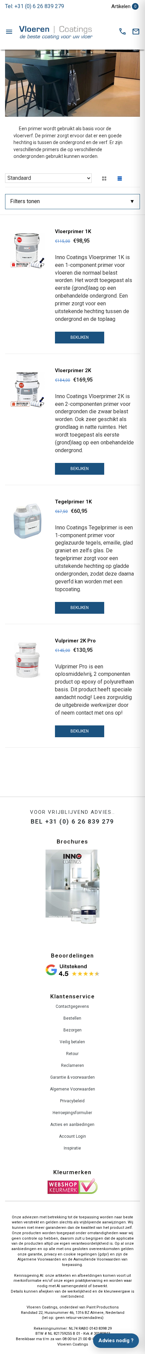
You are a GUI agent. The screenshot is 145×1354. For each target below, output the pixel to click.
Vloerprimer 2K (73, 370)
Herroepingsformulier (72, 1112)
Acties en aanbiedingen (72, 1124)
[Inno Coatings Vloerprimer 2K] (27, 389)
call (122, 32)
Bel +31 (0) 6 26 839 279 (72, 821)
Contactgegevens (72, 1006)
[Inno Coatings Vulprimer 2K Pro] (27, 660)
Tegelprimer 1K (73, 502)
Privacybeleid (72, 1101)
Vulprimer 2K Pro (75, 641)
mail (136, 32)
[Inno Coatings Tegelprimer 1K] (27, 521)
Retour (72, 1053)
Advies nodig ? (116, 1340)
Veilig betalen (72, 1042)
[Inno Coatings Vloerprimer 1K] (27, 250)
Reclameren (72, 1065)
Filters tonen (25, 201)
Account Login (72, 1136)
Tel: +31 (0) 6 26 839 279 (34, 6)
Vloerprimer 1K (73, 231)
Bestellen (72, 1018)
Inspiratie (72, 1148)
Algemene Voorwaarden (72, 1089)
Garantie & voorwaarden (72, 1077)
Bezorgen (72, 1030)
